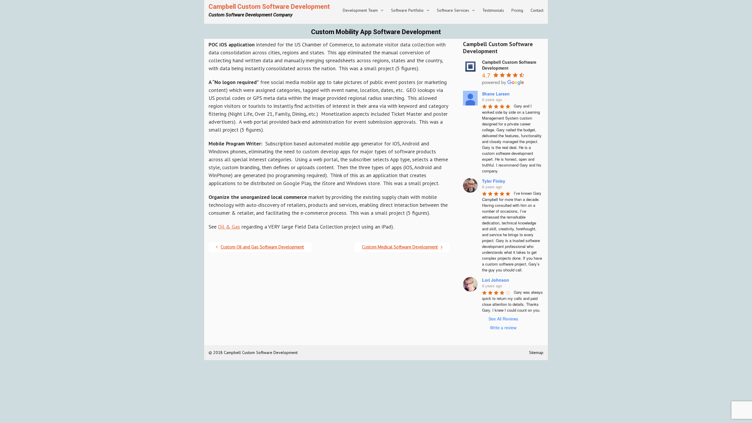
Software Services (453, 10)
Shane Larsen (496, 94)
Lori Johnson (495, 280)
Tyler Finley (493, 181)
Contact (537, 10)
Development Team (360, 10)
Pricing (517, 10)
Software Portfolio (407, 10)
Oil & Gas (229, 226)
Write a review (503, 327)
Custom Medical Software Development (400, 246)
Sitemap (536, 352)
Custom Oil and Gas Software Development (262, 246)
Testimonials (493, 10)
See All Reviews (503, 319)
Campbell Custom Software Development (269, 6)
